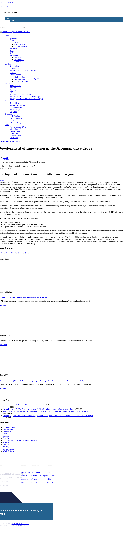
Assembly (13, 49)
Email (27, 253)
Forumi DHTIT (7, 3)
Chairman (13, 38)
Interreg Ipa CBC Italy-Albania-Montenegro (26, 99)
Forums (6, 436)
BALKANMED (16, 88)
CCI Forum (51, 472)
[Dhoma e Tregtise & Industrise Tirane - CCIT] (15, 32)
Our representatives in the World (26, 79)
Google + (21, 253)
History (12, 40)
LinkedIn (14, 253)
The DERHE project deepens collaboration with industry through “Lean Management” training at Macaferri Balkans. (47, 411)
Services (8, 64)
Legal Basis (14, 42)
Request (6, 445)
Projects (8, 83)
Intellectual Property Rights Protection (24, 70)
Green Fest (14, 138)
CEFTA (13, 73)
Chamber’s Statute (21, 44)
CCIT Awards (15, 133)
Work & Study (15, 131)
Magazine (13, 112)
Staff (11, 53)
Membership (14, 55)
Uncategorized (8, 449)
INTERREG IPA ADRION (20, 94)
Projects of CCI (15, 86)
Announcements (11, 101)
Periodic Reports (16, 109)
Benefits (17, 57)
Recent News (15, 103)
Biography (51, 476)
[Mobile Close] (1, 532)
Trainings (8, 114)
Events (23, 482)
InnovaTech (21, 525)
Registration (14, 66)
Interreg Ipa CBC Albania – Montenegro (25, 96)
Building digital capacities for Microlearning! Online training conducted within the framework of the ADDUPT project (48, 416)
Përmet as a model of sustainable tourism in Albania (22, 405)
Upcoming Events (16, 107)
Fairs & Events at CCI (18, 127)
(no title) (6, 407)
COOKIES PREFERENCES (20, 524)
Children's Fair (8, 429)
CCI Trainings (15, 116)
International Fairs (16, 129)
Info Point (7, 438)
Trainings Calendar (17, 118)
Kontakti (4, 7)
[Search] (24, 27)
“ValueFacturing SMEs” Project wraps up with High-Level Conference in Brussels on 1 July (38, 409)
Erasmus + (14, 90)
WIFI (12, 120)
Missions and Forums (18, 105)
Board (12, 51)
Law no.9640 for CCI (22, 47)
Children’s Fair (15, 136)
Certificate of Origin (17, 68)
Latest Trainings (16, 122)
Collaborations (15, 75)
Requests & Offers (21, 81)
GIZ (11, 92)
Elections (17, 62)
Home (7, 36)
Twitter (8, 253)
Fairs (7, 125)
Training (6, 447)
